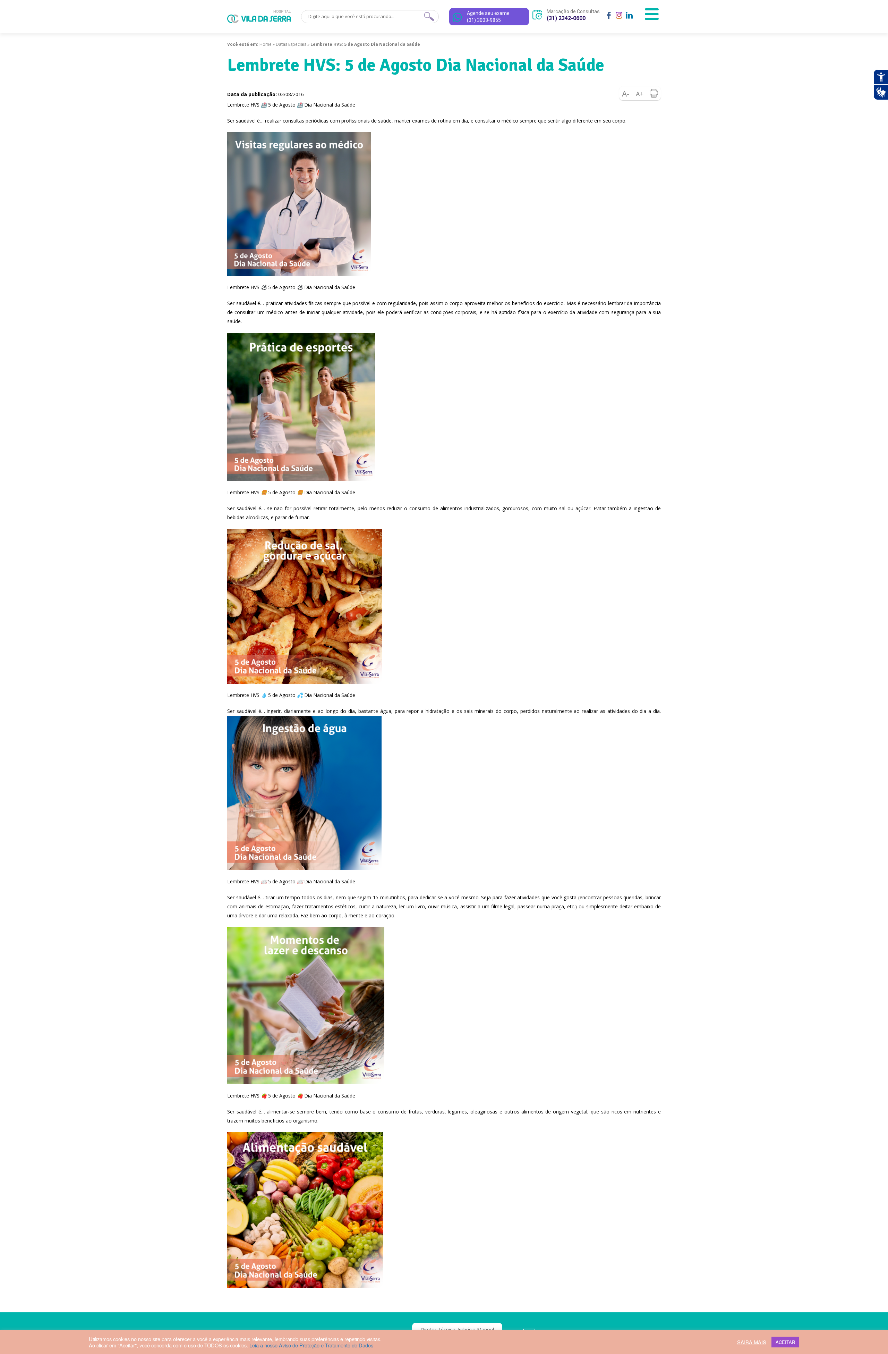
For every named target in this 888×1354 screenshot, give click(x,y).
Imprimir (654, 93)
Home (265, 44)
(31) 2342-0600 (566, 18)
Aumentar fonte (640, 93)
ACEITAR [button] (785, 1342)
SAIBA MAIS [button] (751, 1342)
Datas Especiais (291, 44)
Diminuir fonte (626, 93)
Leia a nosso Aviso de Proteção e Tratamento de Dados (311, 1345)
